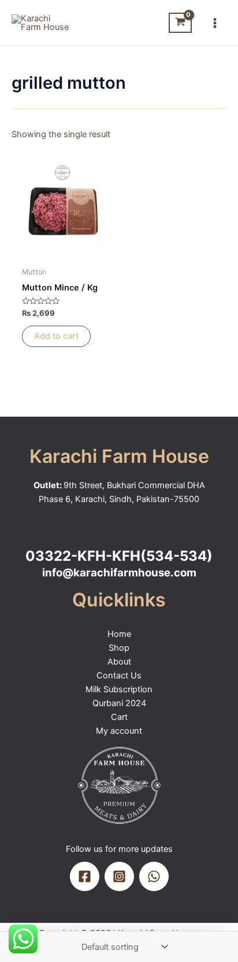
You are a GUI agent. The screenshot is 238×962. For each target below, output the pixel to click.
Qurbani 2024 (119, 703)
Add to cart (56, 336)
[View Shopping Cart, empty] (180, 23)
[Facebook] (84, 876)
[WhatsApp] (154, 876)
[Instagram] (119, 876)
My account (119, 731)
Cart (119, 717)
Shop (119, 648)
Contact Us (119, 675)
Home (119, 634)
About (119, 662)
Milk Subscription (119, 689)
